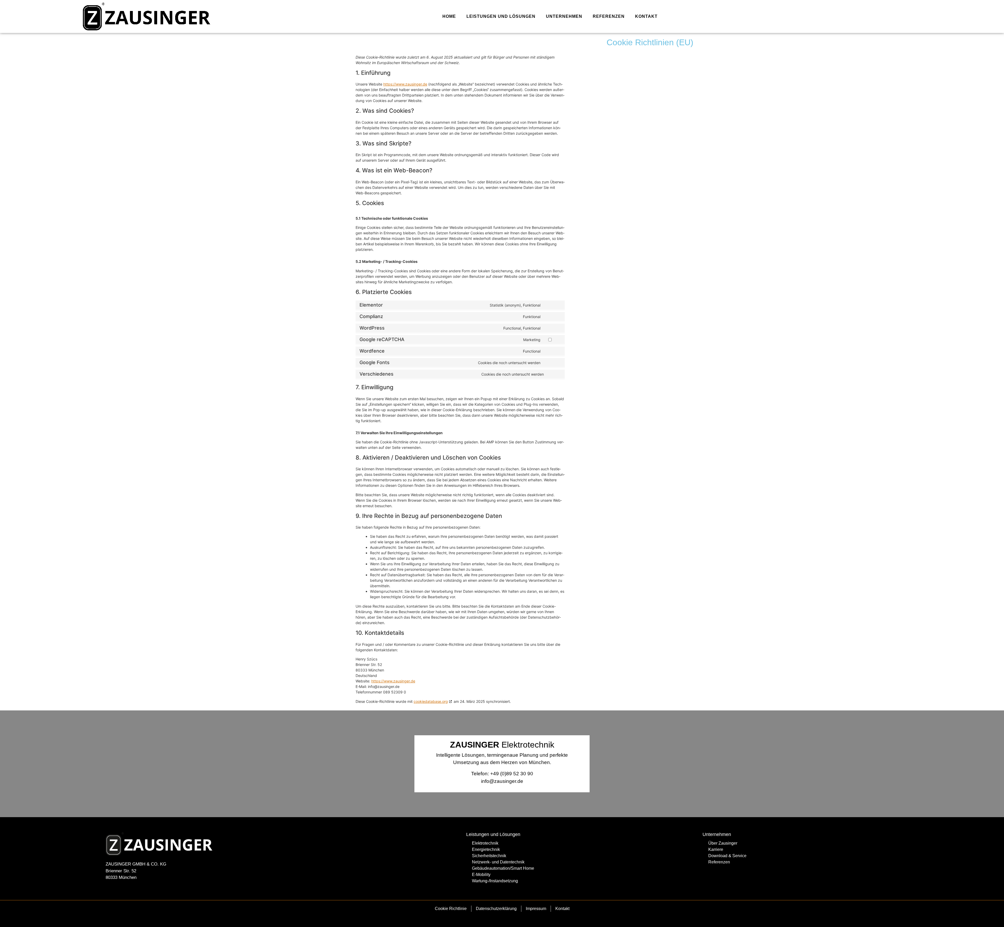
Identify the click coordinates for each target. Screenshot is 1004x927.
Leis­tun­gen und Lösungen (500, 16)
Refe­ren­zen (609, 16)
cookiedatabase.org (431, 701)
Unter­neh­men (564, 16)
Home (449, 16)
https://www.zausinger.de (405, 84)
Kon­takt (646, 16)
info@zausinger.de (502, 781)
